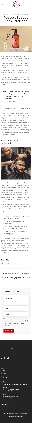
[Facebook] (2, 406)
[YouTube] (7, 406)
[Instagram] (5, 406)
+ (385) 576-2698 (13, 390)
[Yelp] (10, 406)
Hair (5, 14)
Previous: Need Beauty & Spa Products (17, 273)
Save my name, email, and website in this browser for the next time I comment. (16, 323)
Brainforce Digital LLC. (16, 416)
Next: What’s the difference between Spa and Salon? (16, 278)
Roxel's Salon (24, 14)
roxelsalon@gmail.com (11, 397)
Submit (7, 330)
